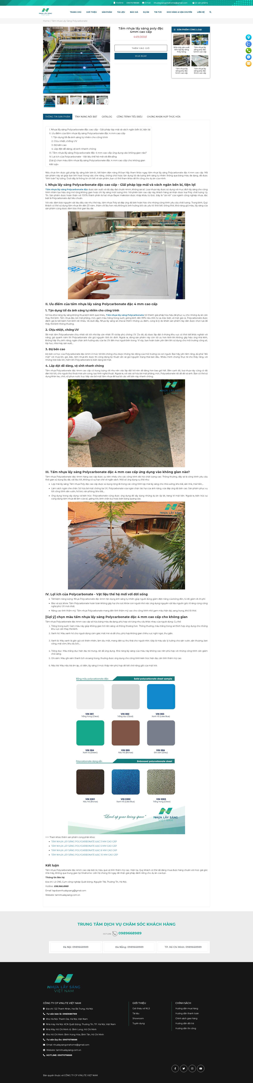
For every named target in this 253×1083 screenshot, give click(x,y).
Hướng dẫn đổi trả (184, 1023)
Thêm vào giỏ (141, 48)
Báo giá (134, 12)
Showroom (138, 1018)
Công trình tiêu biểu (129, 116)
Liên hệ (201, 12)
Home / (47, 21)
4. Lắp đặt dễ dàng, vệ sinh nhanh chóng (73, 148)
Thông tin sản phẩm (57, 116)
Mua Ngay (141, 56)
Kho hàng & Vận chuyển (179, 12)
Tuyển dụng (139, 1023)
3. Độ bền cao (58, 145)
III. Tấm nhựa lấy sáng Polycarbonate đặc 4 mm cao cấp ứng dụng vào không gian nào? (98, 152)
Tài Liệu (121, 12)
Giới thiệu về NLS (141, 1008)
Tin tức (158, 12)
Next (107, 101)
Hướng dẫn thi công (185, 1028)
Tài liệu (136, 1013)
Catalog (107, 116)
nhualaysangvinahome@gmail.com (170, 3)
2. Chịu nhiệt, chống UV (64, 141)
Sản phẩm (107, 12)
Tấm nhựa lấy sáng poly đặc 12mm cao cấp (200, 49)
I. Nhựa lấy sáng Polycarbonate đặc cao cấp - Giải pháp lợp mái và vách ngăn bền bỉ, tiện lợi (99, 129)
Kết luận (53, 164)
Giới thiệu (91, 12)
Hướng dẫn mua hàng (186, 1008)
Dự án (146, 12)
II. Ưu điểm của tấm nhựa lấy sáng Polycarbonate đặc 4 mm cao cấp (87, 133)
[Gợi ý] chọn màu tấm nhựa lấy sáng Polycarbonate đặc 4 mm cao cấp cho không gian (97, 160)
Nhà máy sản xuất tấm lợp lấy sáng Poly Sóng (181, 49)
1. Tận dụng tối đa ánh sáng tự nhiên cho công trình (79, 137)
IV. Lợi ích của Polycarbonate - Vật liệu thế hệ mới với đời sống (83, 156)
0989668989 (130, 933)
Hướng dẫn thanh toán (187, 1013)
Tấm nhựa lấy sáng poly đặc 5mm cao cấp (182, 70)
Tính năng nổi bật (86, 116)
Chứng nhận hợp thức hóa (163, 116)
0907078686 (132, 3)
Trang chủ (75, 12)
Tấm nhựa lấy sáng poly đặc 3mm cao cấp (200, 70)
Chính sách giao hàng (186, 1018)
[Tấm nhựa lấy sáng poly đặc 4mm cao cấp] (76, 60)
